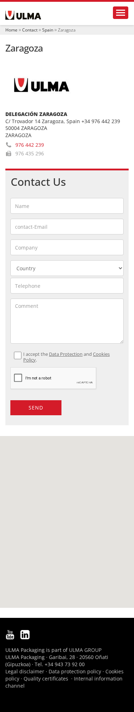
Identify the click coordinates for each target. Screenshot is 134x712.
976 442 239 (29, 144)
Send (36, 407)
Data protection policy (75, 671)
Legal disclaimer (24, 671)
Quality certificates (46, 678)
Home (11, 30)
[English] (23, 15)
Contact (30, 30)
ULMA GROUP (85, 649)
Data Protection (66, 354)
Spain (47, 30)
